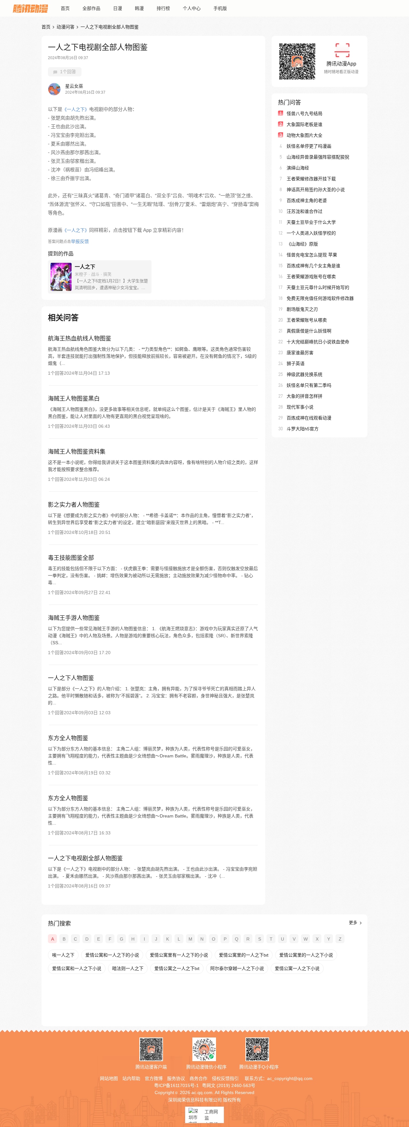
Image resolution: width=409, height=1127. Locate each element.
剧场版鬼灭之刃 (302, 309)
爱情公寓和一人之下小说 (76, 968)
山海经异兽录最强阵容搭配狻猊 (318, 157)
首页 (65, 8)
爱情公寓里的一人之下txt (243, 955)
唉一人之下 (63, 955)
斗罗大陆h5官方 (303, 428)
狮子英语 (296, 363)
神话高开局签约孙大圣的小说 (316, 189)
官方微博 (154, 1078)
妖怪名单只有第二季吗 (309, 385)
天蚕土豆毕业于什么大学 (311, 222)
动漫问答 (65, 26)
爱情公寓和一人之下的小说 (112, 955)
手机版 (220, 8)
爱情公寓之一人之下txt (176, 968)
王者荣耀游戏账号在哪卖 (311, 276)
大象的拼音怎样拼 (304, 396)
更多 (354, 922)
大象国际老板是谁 (304, 124)
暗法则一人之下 (127, 968)
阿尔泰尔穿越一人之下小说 (237, 968)
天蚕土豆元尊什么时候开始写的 (318, 287)
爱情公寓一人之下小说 (297, 968)
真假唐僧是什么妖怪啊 (309, 330)
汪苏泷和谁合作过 (304, 211)
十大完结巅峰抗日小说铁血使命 (318, 341)
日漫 (117, 8)
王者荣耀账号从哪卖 (307, 320)
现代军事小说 (300, 407)
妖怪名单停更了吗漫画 (309, 146)
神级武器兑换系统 (304, 374)
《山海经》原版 (302, 244)
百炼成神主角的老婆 (307, 200)
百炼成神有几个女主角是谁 (313, 265)
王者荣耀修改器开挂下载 (311, 178)
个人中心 (192, 8)
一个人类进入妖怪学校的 (311, 233)
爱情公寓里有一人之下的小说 (179, 955)
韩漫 (139, 8)
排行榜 (163, 8)
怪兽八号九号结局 (304, 113)
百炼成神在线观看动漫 (309, 417)
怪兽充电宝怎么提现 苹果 (312, 254)
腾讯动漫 (30, 8)
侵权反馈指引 (225, 1078)
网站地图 (109, 1078)
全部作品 (91, 8)
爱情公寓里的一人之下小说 (306, 955)
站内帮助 (131, 1078)
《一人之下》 (75, 109)
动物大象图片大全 (304, 135)
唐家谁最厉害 (300, 352)
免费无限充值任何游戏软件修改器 (320, 298)
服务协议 (176, 1078)
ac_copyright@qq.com (290, 1078)
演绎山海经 (298, 167)
